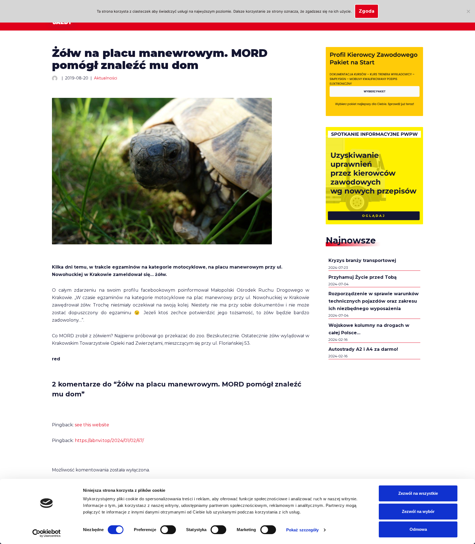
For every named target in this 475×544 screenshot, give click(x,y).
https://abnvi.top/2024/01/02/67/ (109, 440)
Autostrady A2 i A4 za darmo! (363, 349)
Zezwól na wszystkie (418, 493)
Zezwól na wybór (418, 511)
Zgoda (366, 11)
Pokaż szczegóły (302, 530)
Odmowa (418, 529)
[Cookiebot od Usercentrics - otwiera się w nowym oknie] (47, 533)
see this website (92, 424)
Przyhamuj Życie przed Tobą (362, 277)
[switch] (168, 529)
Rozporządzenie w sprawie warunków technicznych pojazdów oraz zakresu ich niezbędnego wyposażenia (373, 301)
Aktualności (105, 78)
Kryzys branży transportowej (362, 260)
